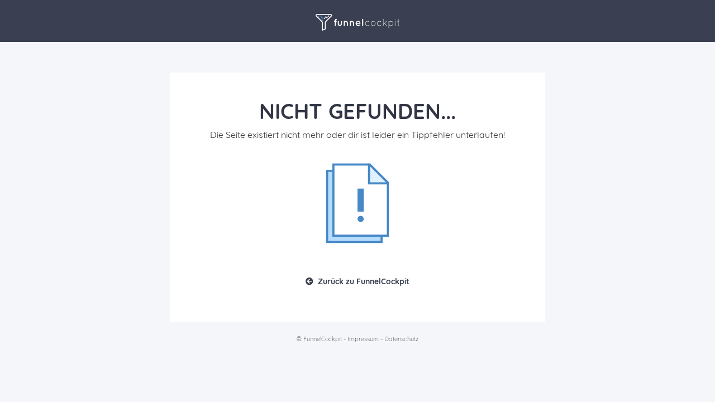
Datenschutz (401, 339)
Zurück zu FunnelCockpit (363, 281)
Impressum (363, 339)
